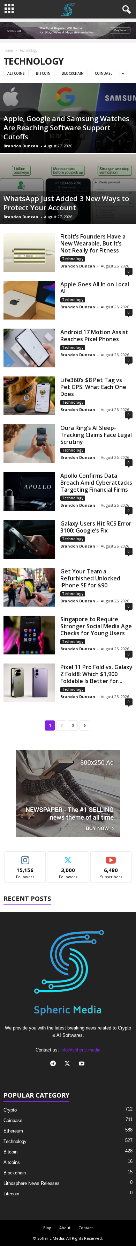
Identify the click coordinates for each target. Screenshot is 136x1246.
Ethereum (13, 1131)
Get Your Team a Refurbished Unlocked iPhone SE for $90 (90, 578)
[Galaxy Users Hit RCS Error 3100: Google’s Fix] (29, 539)
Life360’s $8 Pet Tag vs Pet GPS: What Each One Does (93, 387)
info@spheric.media (80, 1050)
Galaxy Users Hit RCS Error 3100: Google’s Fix (95, 527)
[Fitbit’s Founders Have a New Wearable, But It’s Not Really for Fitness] (29, 252)
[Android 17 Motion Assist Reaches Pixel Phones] (29, 348)
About (64, 1227)
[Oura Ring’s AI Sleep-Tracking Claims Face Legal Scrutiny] (29, 443)
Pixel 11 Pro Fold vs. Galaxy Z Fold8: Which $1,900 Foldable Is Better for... (96, 674)
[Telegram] (54, 1064)
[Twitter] (69, 1064)
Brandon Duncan (20, 145)
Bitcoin (43, 73)
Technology (72, 258)
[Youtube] (82, 1064)
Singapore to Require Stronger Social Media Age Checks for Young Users (96, 626)
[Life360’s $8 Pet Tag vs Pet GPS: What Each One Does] (29, 395)
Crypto (10, 1110)
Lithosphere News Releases (31, 1183)
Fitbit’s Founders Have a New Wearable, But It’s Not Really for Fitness (93, 243)
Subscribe (111, 856)
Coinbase (103, 73)
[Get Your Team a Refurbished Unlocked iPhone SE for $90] (29, 587)
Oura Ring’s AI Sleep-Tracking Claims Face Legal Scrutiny (96, 435)
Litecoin (11, 1193)
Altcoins (16, 73)
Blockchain (73, 73)
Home (8, 50)
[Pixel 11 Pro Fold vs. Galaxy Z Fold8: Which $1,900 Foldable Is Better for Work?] (29, 683)
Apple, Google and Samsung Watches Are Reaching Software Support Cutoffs (66, 127)
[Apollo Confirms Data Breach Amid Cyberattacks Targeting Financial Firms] (29, 491)
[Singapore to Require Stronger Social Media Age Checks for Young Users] (29, 635)
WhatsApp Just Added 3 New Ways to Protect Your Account (66, 203)
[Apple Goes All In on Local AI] (29, 300)
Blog (47, 1227)
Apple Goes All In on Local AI (94, 287)
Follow (25, 856)
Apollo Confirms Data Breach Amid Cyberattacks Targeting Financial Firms (96, 482)
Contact (85, 1227)
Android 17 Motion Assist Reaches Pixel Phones (94, 335)
